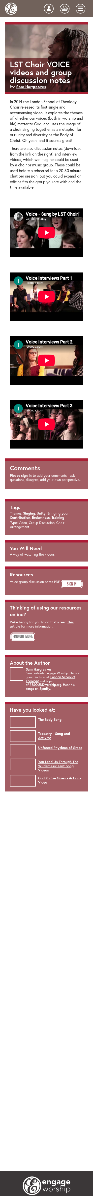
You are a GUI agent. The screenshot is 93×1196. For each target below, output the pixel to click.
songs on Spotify (38, 689)
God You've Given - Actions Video (59, 780)
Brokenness (41, 517)
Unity (41, 513)
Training (58, 517)
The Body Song (50, 719)
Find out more (23, 636)
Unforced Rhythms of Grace (60, 747)
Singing (29, 513)
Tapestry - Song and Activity (54, 735)
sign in (26, 475)
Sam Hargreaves (31, 86)
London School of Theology (50, 679)
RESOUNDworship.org (45, 685)
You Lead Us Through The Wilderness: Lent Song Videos (58, 766)
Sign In (72, 584)
